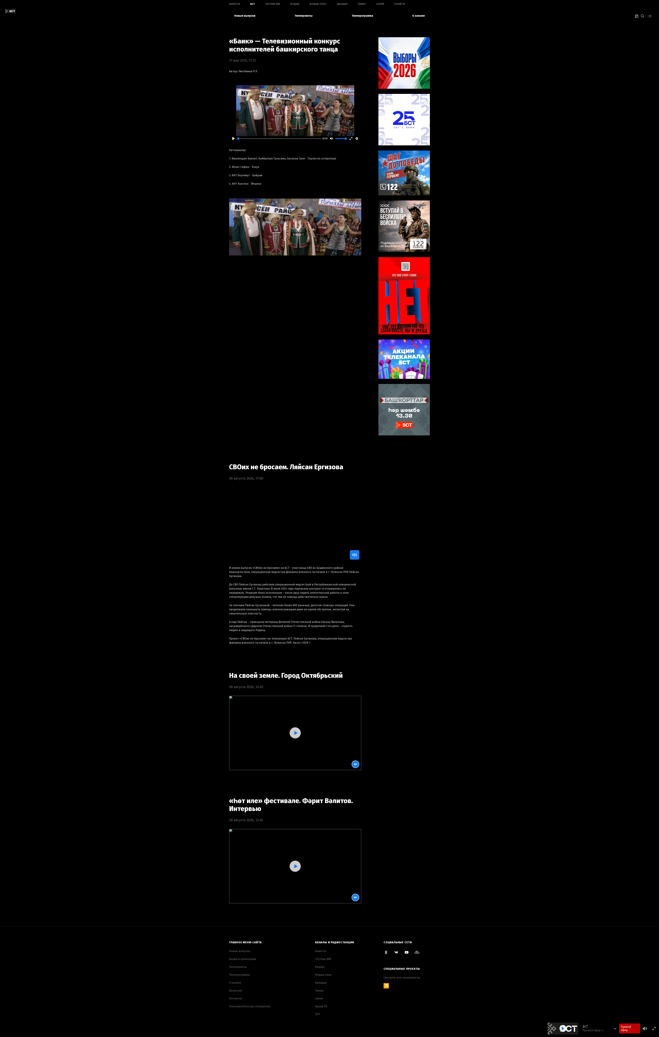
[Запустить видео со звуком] (295, 733)
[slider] (279, 138)
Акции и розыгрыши (242, 959)
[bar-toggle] (650, 16)
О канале (418, 15)
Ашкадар (342, 4)
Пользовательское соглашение (249, 1006)
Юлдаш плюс (318, 4)
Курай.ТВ (399, 4)
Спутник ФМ (272, 4)
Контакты (235, 998)
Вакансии (235, 990)
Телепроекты (303, 15)
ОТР (317, 1014)
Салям (380, 4)
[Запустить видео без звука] (355, 764)
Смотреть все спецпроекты (402, 977)
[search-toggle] (642, 16)
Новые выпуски (244, 15)
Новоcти (234, 4)
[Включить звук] (354, 555)
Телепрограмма (362, 15)
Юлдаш (294, 4)
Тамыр (362, 4)
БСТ (252, 4)
